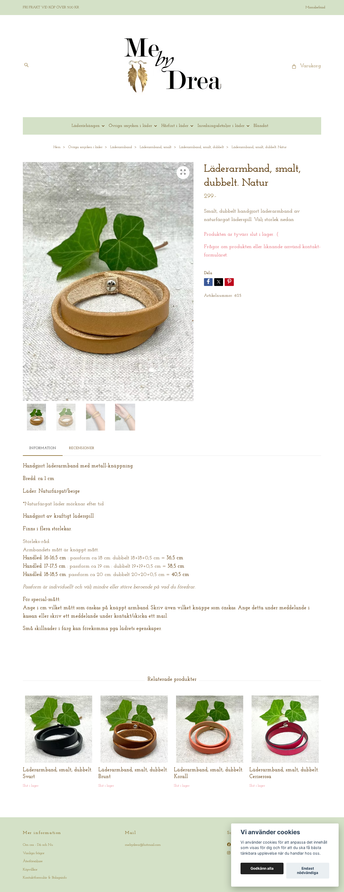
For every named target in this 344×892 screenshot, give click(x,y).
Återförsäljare (33, 861)
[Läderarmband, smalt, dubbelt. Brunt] (134, 729)
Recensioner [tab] (81, 448)
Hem (56, 147)
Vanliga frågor (33, 853)
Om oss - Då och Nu (38, 845)
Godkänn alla (262, 868)
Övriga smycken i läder (130, 126)
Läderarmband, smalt (155, 147)
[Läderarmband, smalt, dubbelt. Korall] (209, 729)
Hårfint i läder (174, 126)
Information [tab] (42, 448)
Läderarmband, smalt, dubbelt (201, 147)
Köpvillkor (30, 870)
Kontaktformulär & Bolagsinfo (45, 878)
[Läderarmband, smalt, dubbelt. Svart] (58, 729)
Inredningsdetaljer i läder (221, 126)
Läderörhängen (85, 126)
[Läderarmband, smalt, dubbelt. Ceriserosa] (285, 729)
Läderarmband (121, 147)
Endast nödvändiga (307, 870)
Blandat (261, 126)
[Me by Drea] (172, 66)
